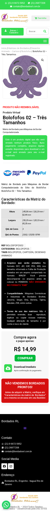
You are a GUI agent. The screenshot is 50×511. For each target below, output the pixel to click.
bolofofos (14, 252)
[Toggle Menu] (45, 41)
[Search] (44, 31)
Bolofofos (26, 51)
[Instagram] (11, 466)
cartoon (27, 252)
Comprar (25, 358)
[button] (42, 60)
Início (3, 48)
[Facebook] (4, 466)
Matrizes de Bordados (18, 48)
